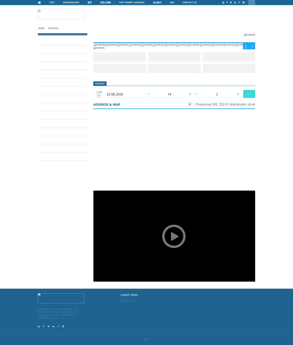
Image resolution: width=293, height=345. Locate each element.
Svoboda (53, 28)
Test (52, 2)
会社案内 (157, 2)
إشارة (99, 91)
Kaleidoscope (71, 2)
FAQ (172, 2)
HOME (41, 28)
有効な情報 (105, 2)
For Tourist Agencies (132, 2)
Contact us (190, 2)
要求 (90, 2)
